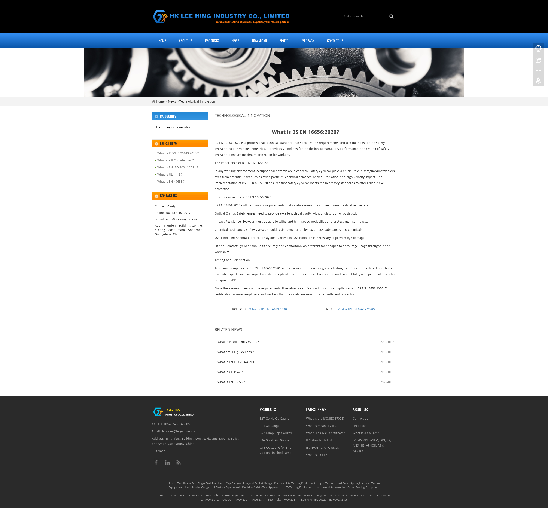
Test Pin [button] (275, 495)
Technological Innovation (197, 101)
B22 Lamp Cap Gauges (276, 433)
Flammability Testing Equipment (294, 483)
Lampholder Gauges (198, 487)
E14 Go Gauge (270, 426)
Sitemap (159, 451)
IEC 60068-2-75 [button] (337, 499)
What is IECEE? (316, 455)
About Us (185, 40)
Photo (284, 40)
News (235, 40)
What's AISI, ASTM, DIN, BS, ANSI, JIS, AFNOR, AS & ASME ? (372, 445)
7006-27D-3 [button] (357, 495)
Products (212, 40)
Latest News (316, 409)
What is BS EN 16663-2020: (268, 309)
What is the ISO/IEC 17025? (325, 418)
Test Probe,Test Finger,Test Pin (196, 483)
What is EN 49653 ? (231, 382)
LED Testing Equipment (298, 487)
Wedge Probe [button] (323, 495)
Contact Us (335, 40)
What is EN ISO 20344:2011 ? (237, 362)
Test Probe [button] (274, 499)
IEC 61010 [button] (306, 499)
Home (162, 40)
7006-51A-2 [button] (212, 499)
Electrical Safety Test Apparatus (262, 487)
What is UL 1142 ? (230, 372)
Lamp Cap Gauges (229, 483)
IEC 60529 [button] (320, 499)
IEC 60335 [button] (261, 495)
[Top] (538, 82)
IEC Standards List (319, 440)
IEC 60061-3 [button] (305, 495)
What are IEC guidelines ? (235, 352)
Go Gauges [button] (232, 495)
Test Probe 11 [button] (214, 495)
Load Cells (341, 483)
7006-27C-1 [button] (243, 499)
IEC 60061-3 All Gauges (322, 447)
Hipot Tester (325, 483)
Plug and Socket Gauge (257, 483)
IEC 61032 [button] (247, 495)
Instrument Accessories (330, 487)
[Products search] (392, 16)
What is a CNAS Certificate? (325, 433)
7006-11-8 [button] (372, 495)
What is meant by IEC (321, 426)
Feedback (307, 40)
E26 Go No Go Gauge (274, 440)
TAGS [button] (160, 495)
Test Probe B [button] (176, 495)
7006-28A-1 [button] (259, 499)
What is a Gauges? (366, 433)
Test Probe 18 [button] (195, 495)
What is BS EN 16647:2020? (356, 309)
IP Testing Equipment (226, 487)
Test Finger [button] (289, 495)
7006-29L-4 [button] (341, 495)
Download (259, 40)
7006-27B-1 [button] (291, 499)
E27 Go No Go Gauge (274, 418)
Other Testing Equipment (363, 487)
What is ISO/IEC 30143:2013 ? (238, 342)
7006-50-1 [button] (227, 499)
